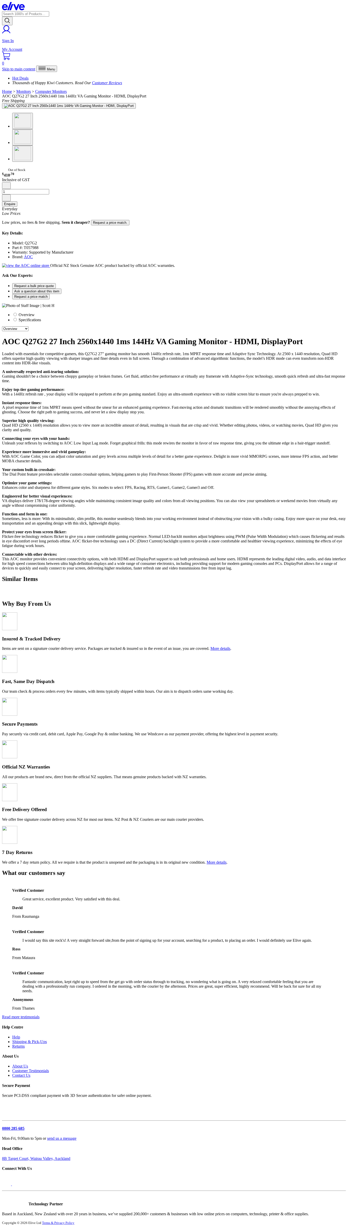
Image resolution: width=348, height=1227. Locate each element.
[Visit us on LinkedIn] (17, 1184)
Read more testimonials (20, 1017)
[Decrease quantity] (6, 185)
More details (220, 648)
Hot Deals (20, 78)
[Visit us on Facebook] (7, 1184)
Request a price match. (110, 223)
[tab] (179, 314)
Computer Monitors (51, 91)
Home (7, 91)
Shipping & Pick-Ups (29, 1041)
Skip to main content (18, 69)
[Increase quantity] (6, 197)
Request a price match (31, 297)
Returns (18, 1046)
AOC (28, 257)
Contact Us (21, 1075)
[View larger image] (69, 106)
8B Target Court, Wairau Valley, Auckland (36, 1158)
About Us (20, 1066)
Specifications (29, 320)
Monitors (23, 91)
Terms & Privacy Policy (58, 1223)
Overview (26, 315)
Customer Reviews (107, 83)
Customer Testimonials (30, 1071)
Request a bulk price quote (34, 286)
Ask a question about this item (36, 291)
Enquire (9, 204)
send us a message (61, 1138)
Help (16, 1037)
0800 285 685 (13, 1128)
